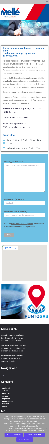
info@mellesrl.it (18, 124)
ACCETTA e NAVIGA (14, 435)
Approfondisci (24, 439)
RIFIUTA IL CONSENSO (34, 435)
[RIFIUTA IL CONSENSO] (46, 428)
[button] (47, 2)
